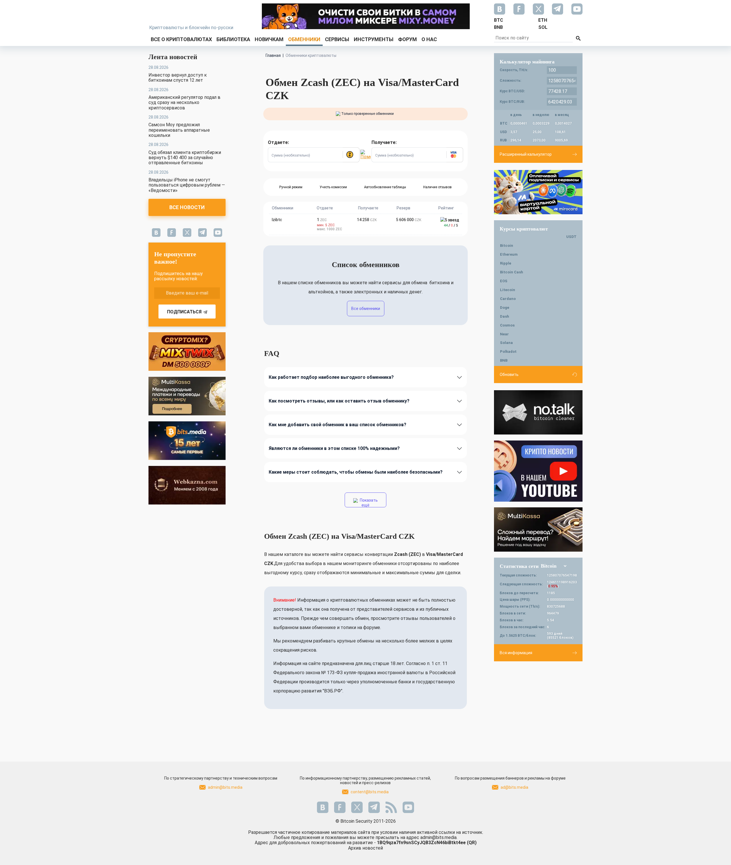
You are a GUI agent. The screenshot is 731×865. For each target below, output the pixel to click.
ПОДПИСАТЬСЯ (184, 312)
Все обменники (365, 308)
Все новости (187, 207)
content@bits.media (370, 792)
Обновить (509, 374)
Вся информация (516, 652)
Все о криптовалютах (181, 39)
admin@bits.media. (438, 837)
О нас (429, 39)
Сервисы (337, 39)
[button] (351, 154)
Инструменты (373, 39)
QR (472, 842)
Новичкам (269, 39)
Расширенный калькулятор (526, 154)
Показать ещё (368, 502)
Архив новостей (365, 848)
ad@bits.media (514, 787)
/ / (451, 225)
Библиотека (233, 39)
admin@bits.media (225, 787)
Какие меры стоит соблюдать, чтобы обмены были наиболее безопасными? (356, 472)
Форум (407, 39)
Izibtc (277, 219)
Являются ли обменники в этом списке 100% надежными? (334, 448)
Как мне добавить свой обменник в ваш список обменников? (337, 424)
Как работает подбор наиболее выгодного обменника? (331, 377)
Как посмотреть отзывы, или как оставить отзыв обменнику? (339, 401)
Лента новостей (172, 57)
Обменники (304, 39)
